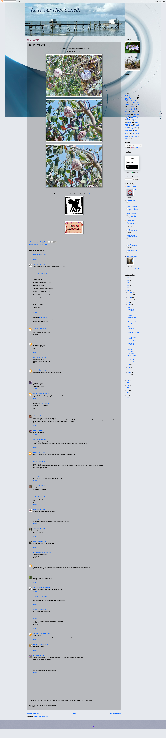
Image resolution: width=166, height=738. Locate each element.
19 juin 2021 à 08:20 (45, 393)
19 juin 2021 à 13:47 (39, 485)
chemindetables (36, 619)
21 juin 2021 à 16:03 (44, 668)
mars (129, 369)
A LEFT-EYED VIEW (131, 200)
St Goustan (130, 315)
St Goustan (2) (131, 313)
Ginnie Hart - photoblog (132, 250)
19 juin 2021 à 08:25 (45, 403)
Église (136, 130)
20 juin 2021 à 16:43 (45, 633)
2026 (128, 277)
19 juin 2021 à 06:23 (43, 317)
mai (129, 364)
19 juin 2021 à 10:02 (41, 439)
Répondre (35, 259)
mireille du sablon (37, 552)
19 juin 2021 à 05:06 (42, 274)
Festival (126, 136)
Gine (34, 430)
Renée (34, 509)
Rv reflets (130, 326)
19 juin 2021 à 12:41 (41, 476)
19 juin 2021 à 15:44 (40, 509)
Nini (34, 485)
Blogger (93, 726)
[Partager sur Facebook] (54, 242)
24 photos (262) (131, 347)
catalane (35, 519)
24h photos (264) (132, 341)
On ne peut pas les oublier (132, 338)
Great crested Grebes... (133, 245)
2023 (128, 285)
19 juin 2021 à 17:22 (40, 528)
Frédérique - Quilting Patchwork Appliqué (42, 416)
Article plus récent (33, 713)
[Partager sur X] (52, 242)
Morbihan (128, 98)
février (129, 372)
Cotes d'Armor (134, 136)
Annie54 (34, 496)
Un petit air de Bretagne (133, 332)
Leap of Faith (131, 201)
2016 (128, 388)
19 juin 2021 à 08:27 (57, 416)
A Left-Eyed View (37, 587)
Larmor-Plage (131, 324)
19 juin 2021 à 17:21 (41, 519)
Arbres (137, 118)
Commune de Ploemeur (131, 128)
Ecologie (129, 121)
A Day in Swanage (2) (132, 230)
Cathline (35, 476)
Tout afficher (137, 268)
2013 (128, 395)
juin (129, 307)
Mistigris (35, 452)
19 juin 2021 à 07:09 (44, 343)
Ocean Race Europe (132, 361)
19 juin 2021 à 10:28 (40, 462)
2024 (128, 282)
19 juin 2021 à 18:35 (42, 541)
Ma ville (136, 114)
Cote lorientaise (128, 130)
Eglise (132, 118)
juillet (129, 304)
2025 (128, 280)
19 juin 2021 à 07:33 (48, 370)
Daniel (34, 528)
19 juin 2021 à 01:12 (41, 254)
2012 (128, 397)
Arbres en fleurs (128, 138)
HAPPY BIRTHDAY (131, 251)
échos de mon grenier (132, 256)
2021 (128, 290)
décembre (130, 292)
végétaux (134, 111)
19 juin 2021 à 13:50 (41, 496)
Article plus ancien (115, 713)
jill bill (34, 264)
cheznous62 (35, 565)
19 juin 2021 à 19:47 (43, 565)
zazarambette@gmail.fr (38, 370)
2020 (128, 378)
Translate (136, 147)
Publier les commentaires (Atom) (41, 716)
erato (34, 576)
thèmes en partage (130, 108)
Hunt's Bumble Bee (132, 238)
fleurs (137, 104)
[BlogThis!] (51, 242)
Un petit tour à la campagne (132, 318)
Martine (34, 254)
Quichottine (35, 381)
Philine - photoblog (131, 213)
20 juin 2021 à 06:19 (43, 609)
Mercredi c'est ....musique (133, 119)
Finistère (127, 113)
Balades (132, 106)
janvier (129, 374)
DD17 (34, 462)
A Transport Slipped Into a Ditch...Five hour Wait (133, 208)
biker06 (34, 328)
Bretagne (128, 96)
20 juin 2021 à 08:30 (45, 619)
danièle (34, 357)
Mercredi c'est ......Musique (131, 310)
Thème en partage (132, 100)
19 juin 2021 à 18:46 (46, 552)
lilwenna (35, 439)
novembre (130, 294)
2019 (128, 380)
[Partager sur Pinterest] (56, 242)
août (129, 302)
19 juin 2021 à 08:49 (39, 430)
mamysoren (35, 644)
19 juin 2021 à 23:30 (42, 596)
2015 (128, 390)
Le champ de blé (131, 334)
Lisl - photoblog (130, 229)
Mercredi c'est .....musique (131, 344)
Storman (83, 726)
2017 (128, 385)
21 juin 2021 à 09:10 (39, 655)
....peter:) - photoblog (132, 206)
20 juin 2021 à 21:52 (43, 644)
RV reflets (134, 127)
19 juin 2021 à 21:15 (40, 576)
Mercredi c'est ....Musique (131, 358)
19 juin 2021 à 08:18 (43, 381)
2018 (128, 383)
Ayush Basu (35, 609)
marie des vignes (37, 393)
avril (129, 367)
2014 (128, 392)
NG (33, 655)
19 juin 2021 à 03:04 (40, 264)
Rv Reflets (130, 349)
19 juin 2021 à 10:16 (41, 452)
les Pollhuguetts (36, 633)
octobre (130, 297)
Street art (136, 121)
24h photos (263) (132, 321)
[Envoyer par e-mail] (49, 242)
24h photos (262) (132, 355)
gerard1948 (35, 596)
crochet (136, 189)
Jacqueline (35, 541)
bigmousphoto (36, 343)
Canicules (136, 258)
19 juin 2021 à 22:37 (45, 587)
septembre (130, 299)
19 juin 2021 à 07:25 (41, 357)
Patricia (91, 194)
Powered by (128, 172)
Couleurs (129, 122)
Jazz (132, 125)
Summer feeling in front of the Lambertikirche (133, 215)
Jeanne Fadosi (36, 668)
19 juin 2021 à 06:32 (41, 328)
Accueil (74, 713)
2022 (128, 287)
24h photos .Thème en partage (40, 244)
